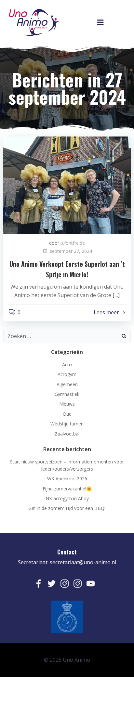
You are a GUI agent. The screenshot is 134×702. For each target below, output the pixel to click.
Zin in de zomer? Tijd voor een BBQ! (67, 508)
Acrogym (67, 374)
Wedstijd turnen (67, 424)
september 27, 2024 (71, 251)
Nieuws (67, 404)
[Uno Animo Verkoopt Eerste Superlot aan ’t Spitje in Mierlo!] (67, 184)
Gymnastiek (67, 394)
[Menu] (100, 22)
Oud (67, 414)
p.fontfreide (72, 243)
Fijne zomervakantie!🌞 (67, 489)
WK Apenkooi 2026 (67, 478)
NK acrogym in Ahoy (67, 498)
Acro (67, 364)
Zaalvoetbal (67, 434)
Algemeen (67, 384)
